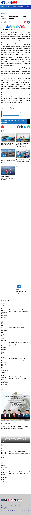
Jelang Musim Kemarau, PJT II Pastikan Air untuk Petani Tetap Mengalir (23, 161)
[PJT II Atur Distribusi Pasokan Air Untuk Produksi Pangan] (8, 153)
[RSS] (21, 500)
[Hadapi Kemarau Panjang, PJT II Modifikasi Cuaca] (8, 137)
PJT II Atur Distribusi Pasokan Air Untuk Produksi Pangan (8, 160)
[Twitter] (10, 26)
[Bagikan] (28, 22)
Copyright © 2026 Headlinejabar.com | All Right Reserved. (15, 510)
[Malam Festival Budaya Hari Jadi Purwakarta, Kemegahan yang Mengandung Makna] (4, 329)
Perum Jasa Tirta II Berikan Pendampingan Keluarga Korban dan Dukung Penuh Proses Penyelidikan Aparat (19, 377)
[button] (26, 2)
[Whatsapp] (13, 26)
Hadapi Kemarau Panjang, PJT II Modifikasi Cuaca (7, 144)
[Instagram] (23, 26)
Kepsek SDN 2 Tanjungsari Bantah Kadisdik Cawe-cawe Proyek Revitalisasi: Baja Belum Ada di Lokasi (19, 310)
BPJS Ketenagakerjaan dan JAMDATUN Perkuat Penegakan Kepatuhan (22, 145)
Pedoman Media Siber (12, 505)
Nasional (3, 13)
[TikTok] (15, 500)
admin (2, 21)
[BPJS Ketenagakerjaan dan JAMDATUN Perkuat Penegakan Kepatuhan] (23, 137)
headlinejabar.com (14, 29)
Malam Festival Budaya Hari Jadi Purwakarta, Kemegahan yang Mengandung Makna (19, 328)
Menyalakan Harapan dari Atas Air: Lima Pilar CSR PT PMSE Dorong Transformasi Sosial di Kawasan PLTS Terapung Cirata (7, 178)
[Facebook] (7, 26)
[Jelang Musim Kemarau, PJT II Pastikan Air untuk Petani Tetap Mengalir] (23, 153)
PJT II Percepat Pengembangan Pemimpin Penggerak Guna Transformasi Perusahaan (22, 291)
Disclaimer (21, 505)
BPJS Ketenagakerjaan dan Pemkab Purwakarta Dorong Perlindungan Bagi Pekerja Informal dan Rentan (18, 359)
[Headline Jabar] (9, 2)
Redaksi (3, 505)
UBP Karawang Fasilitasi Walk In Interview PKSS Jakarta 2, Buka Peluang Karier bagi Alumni (18, 452)
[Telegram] (17, 26)
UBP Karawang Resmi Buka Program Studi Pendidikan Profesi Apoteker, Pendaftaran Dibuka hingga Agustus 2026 (19, 472)
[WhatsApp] (28, 126)
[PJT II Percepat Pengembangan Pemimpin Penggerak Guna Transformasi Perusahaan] (23, 227)
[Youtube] (20, 26)
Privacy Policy (4, 508)
